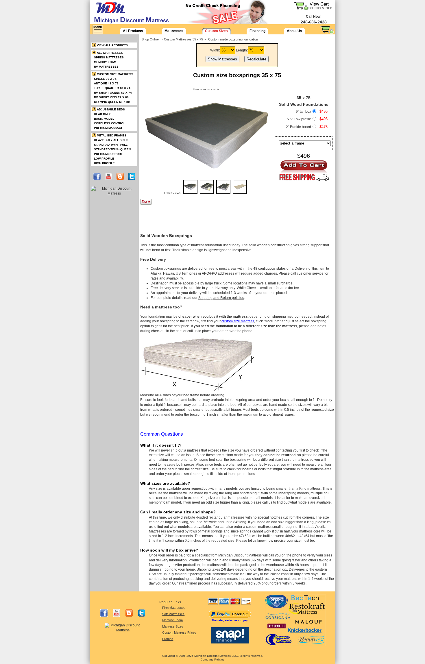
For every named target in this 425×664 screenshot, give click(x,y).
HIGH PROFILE (104, 163)
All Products (133, 31)
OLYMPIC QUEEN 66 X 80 (112, 101)
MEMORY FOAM (105, 62)
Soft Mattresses (173, 614)
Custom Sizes (216, 31)
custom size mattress (237, 321)
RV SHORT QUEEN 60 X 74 (113, 92)
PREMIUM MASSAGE (108, 128)
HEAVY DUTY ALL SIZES (111, 140)
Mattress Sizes (172, 626)
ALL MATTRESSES (110, 52)
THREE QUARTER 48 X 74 (112, 88)
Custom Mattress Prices (179, 632)
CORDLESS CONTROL (109, 123)
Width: (215, 50)
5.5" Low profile (299, 119)
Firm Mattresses (173, 607)
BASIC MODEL (104, 118)
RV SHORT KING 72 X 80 (111, 97)
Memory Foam (172, 620)
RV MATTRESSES (106, 66)
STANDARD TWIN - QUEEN (112, 149)
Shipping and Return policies (221, 298)
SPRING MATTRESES (109, 57)
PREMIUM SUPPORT (108, 154)
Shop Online (150, 39)
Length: (242, 50)
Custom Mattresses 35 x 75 (183, 39)
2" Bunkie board (298, 127)
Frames (167, 639)
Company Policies (212, 659)
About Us (294, 31)
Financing (257, 31)
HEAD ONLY (102, 114)
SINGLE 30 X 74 (105, 78)
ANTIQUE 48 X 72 (106, 83)
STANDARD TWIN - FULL (111, 144)
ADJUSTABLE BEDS (111, 109)
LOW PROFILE (104, 158)
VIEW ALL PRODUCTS (112, 45)
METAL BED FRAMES (111, 135)
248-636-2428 (314, 22)
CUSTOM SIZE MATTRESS (115, 74)
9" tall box (303, 112)
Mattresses (174, 31)
